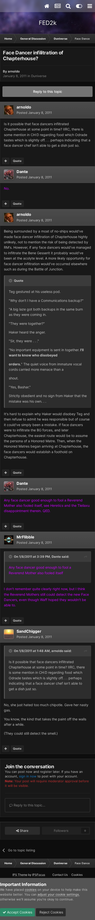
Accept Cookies (19, 912)
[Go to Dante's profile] (9, 174)
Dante (22, 171)
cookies (31, 889)
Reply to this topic (47, 91)
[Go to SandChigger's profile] (9, 634)
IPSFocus (38, 875)
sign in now (28, 776)
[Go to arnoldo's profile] (9, 110)
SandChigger (29, 631)
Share (23, 831)
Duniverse (39, 76)
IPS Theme (19, 875)
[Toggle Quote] (11, 281)
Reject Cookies (50, 912)
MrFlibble (25, 537)
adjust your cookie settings (58, 894)
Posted (34, 113)
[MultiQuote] (6, 161)
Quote (17, 161)
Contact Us (60, 875)
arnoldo (14, 71)
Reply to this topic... (29, 805)
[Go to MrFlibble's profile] (9, 540)
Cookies (77, 875)
